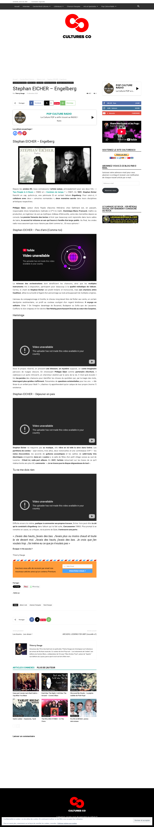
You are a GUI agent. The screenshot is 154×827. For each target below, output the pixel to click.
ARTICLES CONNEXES (23, 667)
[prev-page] (14, 726)
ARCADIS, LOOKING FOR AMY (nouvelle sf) (79, 634)
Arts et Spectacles (89, 6)
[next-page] (18, 726)
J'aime (137, 103)
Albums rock (41, 79)
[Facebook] (15, 133)
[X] (37, 619)
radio (59, 121)
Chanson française (73, 6)
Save (57, 103)
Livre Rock (40, 83)
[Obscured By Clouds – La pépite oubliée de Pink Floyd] (83, 682)
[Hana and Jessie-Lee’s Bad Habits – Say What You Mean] (26, 682)
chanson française (35, 605)
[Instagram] (20, 133)
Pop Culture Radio (107, 6)
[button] (138, 6)
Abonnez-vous (110, 190)
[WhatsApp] (48, 619)
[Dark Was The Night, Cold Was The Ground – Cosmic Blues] (55, 682)
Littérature (58, 6)
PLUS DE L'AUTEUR (46, 667)
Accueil (16, 6)
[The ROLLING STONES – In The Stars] (55, 708)
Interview (26, 6)
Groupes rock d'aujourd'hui (65, 83)
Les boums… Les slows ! (22, 634)
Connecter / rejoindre (38, 2)
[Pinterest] (24, 133)
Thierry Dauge (20, 93)
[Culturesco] (77, 24)
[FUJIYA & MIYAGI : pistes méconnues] (83, 708)
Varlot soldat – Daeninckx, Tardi (24, 719)
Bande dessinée (18, 716)
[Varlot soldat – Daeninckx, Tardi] (26, 708)
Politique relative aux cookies (67, 823)
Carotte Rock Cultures (40, 6)
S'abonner (136, 113)
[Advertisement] (77, 57)
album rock (23, 605)
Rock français (48, 605)
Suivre (137, 108)
